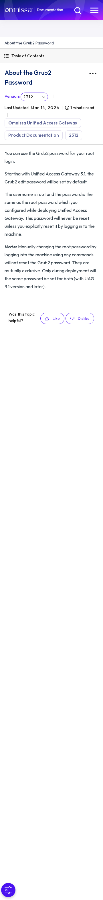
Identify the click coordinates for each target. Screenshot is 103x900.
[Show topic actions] (92, 73)
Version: (12, 96)
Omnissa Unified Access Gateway (42, 123)
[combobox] (34, 97)
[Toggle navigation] (94, 10)
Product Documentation (33, 135)
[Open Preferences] (8, 890)
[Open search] (77, 10)
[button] (51, 56)
